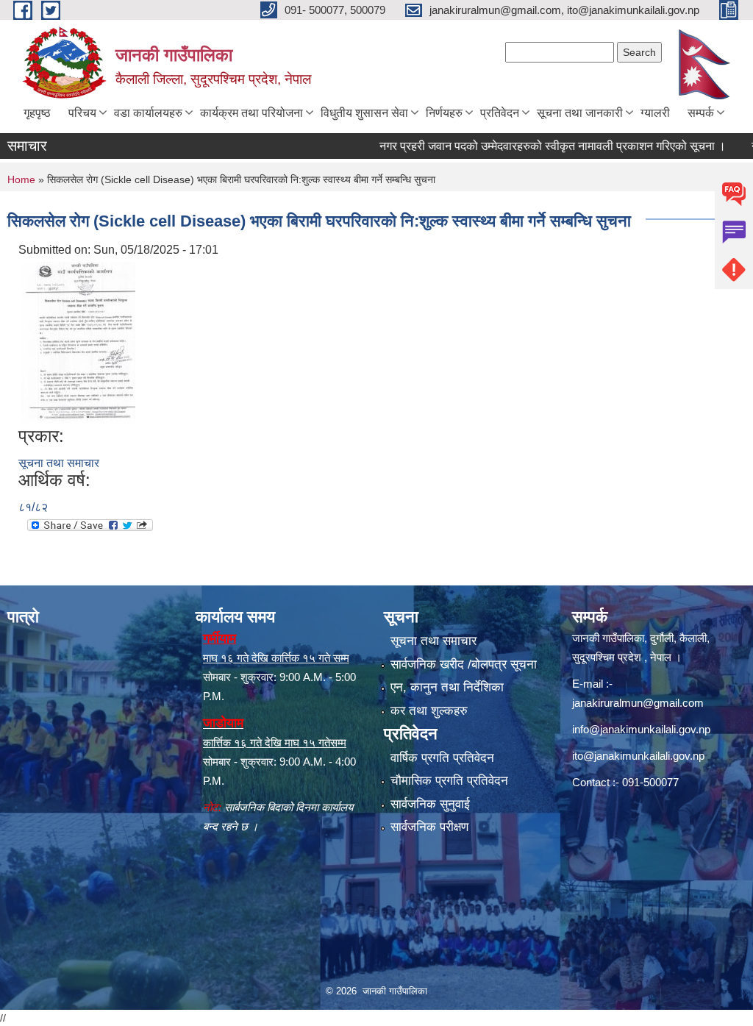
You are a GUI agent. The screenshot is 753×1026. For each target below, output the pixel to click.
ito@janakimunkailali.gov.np (638, 755)
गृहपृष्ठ (37, 113)
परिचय (82, 113)
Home (21, 179)
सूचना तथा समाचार (58, 463)
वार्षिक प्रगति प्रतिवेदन (442, 758)
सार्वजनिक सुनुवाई (430, 804)
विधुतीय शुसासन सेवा (364, 113)
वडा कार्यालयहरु (148, 113)
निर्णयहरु (444, 113)
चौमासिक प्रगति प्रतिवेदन (449, 781)
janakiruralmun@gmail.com (638, 703)
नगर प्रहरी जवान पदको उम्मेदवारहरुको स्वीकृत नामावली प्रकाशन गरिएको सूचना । (530, 146)
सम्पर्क (701, 113)
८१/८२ (33, 507)
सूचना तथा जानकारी (580, 113)
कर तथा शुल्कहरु (429, 711)
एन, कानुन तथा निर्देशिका (447, 687)
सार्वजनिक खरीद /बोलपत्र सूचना (463, 664)
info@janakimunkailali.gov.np (641, 729)
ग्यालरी (655, 113)
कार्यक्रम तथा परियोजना (251, 113)
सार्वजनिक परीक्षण (429, 827)
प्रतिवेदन (499, 113)
